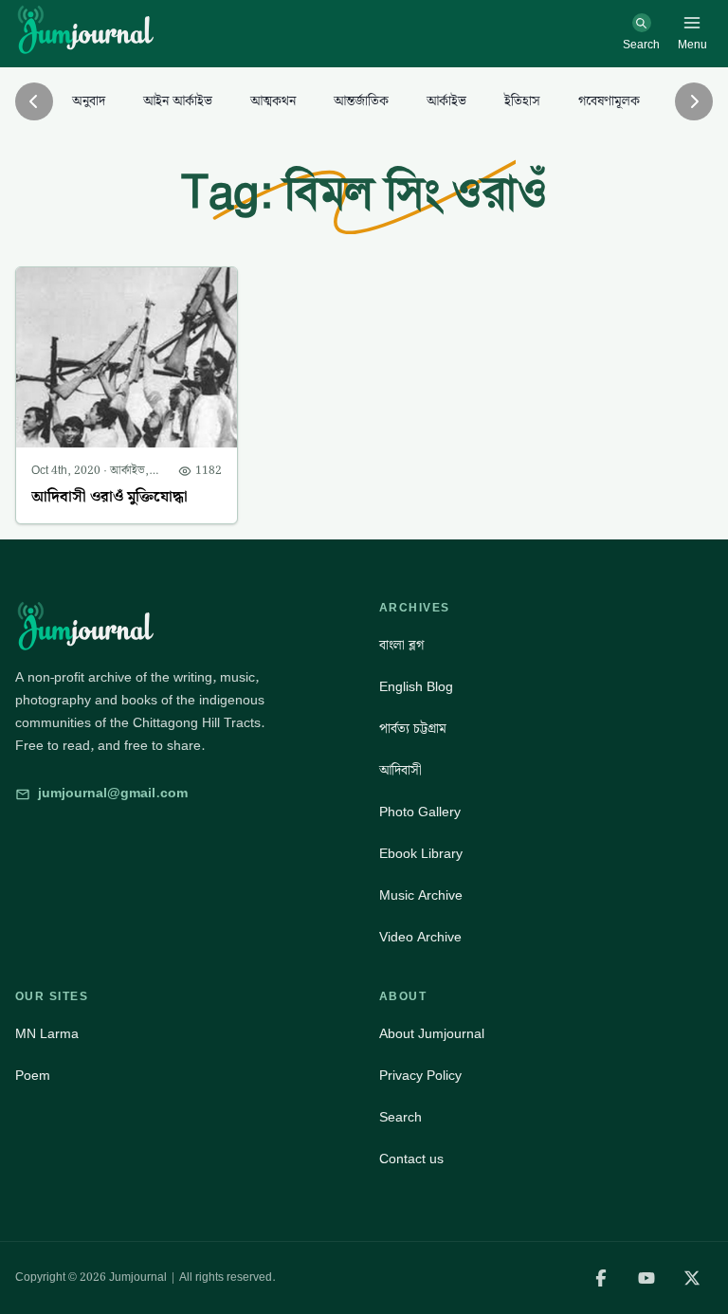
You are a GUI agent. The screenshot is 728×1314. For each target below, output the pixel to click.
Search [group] (400, 1117)
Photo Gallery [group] (420, 812)
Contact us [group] (411, 1159)
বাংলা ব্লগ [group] (401, 645)
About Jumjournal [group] (431, 1034)
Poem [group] (32, 1076)
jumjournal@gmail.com (113, 793)
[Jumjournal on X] (692, 1278)
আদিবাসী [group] (400, 770)
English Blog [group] (416, 687)
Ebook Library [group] (421, 854)
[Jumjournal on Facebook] (601, 1278)
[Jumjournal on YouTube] (646, 1278)
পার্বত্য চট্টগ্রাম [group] (412, 729)
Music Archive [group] (421, 895)
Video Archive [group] (420, 937)
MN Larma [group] (47, 1034)
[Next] (694, 101)
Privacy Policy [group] (420, 1076)
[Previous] (34, 101)
